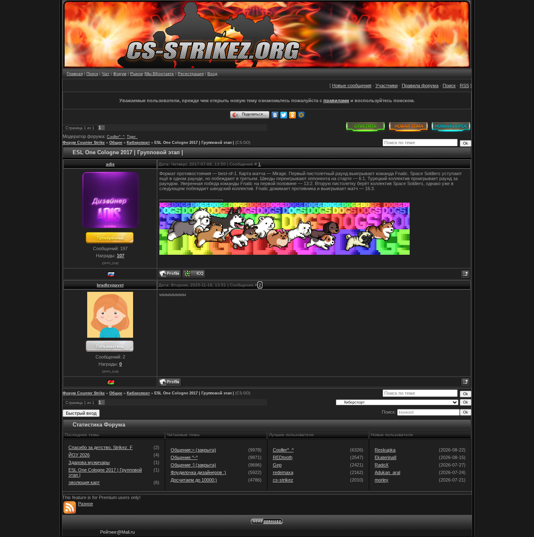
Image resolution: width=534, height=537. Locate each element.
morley (381, 479)
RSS (464, 85)
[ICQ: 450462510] (193, 273)
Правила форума (420, 85)
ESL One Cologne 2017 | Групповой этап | (194, 143)
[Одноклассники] (292, 115)
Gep (277, 464)
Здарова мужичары (89, 462)
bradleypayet (110, 285)
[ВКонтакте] (275, 115)
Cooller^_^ (115, 137)
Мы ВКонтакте (159, 73)
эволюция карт (84, 482)
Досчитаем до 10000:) (194, 479)
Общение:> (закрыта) (193, 449)
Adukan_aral (387, 472)
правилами (336, 100)
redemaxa (283, 472)
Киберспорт (138, 143)
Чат (105, 73)
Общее (115, 143)
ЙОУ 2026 (79, 454)
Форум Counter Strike (84, 143)
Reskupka (385, 449)
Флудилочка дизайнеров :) (198, 472)
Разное (85, 503)
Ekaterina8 (385, 457)
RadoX (381, 464)
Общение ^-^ (184, 457)
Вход (212, 73)
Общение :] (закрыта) (193, 464)
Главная (75, 73)
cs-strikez (283, 479)
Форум (119, 73)
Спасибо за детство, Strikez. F (100, 447)
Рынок (136, 73)
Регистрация (191, 73)
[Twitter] (284, 115)
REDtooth (282, 457)
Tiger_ (132, 137)
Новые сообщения (351, 85)
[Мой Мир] (301, 115)
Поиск (92, 73)
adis (110, 164)
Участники (386, 85)
